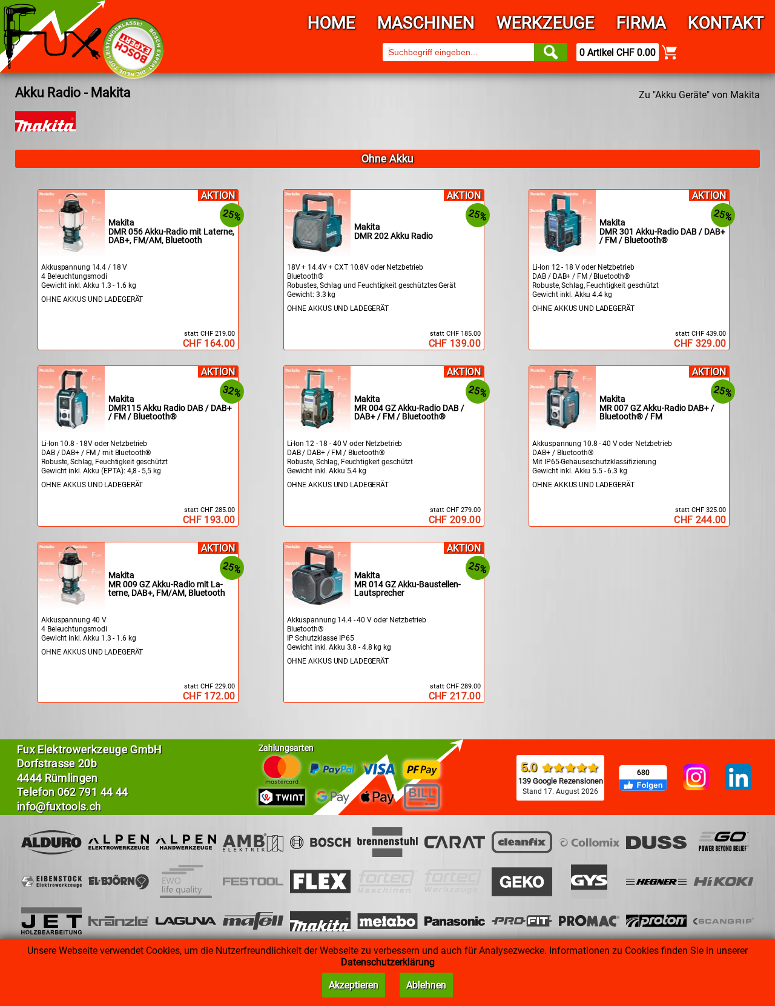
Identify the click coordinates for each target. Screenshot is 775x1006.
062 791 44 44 (93, 791)
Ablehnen (426, 985)
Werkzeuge (545, 23)
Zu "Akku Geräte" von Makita (699, 95)
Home (331, 23)
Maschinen (426, 23)
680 (643, 772)
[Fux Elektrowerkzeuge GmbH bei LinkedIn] (738, 778)
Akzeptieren (353, 985)
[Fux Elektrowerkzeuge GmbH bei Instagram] (696, 778)
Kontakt (726, 23)
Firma (641, 23)
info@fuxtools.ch (59, 806)
